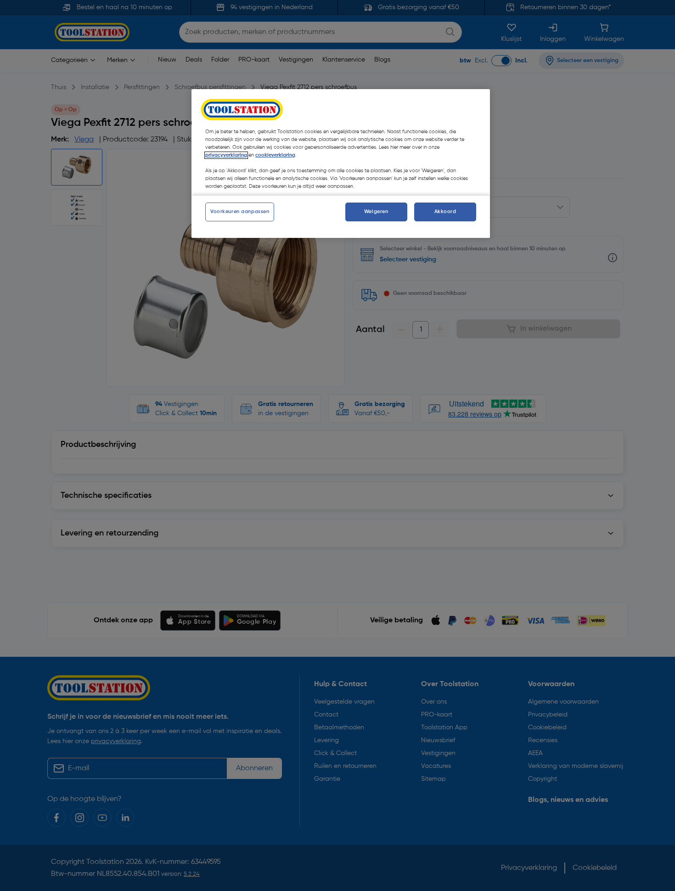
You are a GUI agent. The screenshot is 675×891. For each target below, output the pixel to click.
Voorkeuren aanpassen (239, 211)
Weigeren (376, 211)
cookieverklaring (275, 155)
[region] (340, 163)
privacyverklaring (226, 155)
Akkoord (445, 211)
